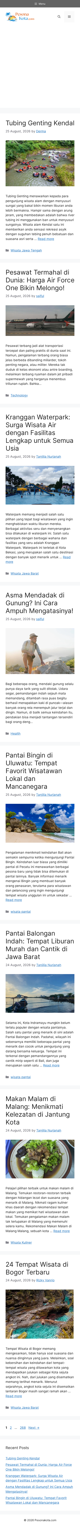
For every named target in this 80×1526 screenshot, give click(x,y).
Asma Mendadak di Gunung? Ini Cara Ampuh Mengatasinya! (39, 603)
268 (23, 1428)
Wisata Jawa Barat (25, 573)
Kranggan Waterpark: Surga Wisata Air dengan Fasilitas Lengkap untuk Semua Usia (39, 432)
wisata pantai (21, 911)
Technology (19, 395)
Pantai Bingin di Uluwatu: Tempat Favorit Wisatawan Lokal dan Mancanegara (34, 770)
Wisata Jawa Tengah (26, 250)
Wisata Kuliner (21, 1242)
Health (15, 733)
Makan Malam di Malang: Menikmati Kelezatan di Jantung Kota (38, 1110)
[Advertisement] (40, 68)
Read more (46, 239)
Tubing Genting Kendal (40, 123)
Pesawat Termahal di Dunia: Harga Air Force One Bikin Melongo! (40, 280)
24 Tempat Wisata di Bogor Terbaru (37, 1268)
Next (33, 1428)
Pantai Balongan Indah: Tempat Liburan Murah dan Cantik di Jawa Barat (40, 945)
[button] (59, 16)
